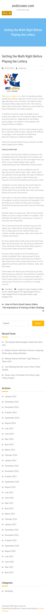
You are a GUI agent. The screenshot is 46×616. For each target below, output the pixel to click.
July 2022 (9, 556)
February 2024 (11, 455)
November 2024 (12, 407)
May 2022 (9, 567)
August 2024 (10, 423)
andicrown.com (23, 6)
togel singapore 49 (15, 292)
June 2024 (9, 434)
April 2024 (9, 444)
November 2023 (12, 471)
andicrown (22, 68)
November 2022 (12, 535)
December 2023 (12, 466)
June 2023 (9, 498)
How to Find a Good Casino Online (21, 304)
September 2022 (12, 546)
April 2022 (9, 572)
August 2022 (10, 551)
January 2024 (10, 460)
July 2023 (9, 492)
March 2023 (10, 514)
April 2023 (9, 508)
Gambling (8, 289)
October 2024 (11, 412)
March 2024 (10, 450)
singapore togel (24, 289)
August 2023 (10, 487)
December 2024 (12, 402)
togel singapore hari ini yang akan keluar (17, 294)
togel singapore (11, 96)
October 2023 (11, 476)
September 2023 (12, 482)
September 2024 (12, 418)
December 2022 (12, 530)
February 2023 (11, 519)
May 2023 (9, 503)
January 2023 (10, 524)
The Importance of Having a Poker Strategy (23, 307)
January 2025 (10, 396)
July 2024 (9, 428)
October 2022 (11, 540)
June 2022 (9, 562)
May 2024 (9, 439)
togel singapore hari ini (31, 292)
